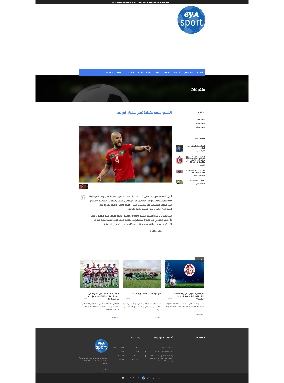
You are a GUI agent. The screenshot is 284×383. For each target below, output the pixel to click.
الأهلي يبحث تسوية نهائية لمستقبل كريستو (195, 171)
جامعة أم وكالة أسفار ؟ (197, 180)
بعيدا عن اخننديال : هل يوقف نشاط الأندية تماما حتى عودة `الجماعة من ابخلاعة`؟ (146, 296)
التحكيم (177, 72)
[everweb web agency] (126, 378)
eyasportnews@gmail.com (164, 351)
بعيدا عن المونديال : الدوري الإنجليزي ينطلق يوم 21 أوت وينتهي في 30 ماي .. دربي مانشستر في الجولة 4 (195, 159)
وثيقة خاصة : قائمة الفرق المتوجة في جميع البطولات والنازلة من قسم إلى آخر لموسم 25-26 (140, 2)
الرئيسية (200, 72)
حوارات (119, 72)
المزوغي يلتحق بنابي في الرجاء (196, 147)
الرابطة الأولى (200, 119)
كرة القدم (188, 72)
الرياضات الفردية (145, 72)
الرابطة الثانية (200, 123)
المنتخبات (130, 72)
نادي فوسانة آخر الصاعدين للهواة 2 (104, 293)
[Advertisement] (142, 50)
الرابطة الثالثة (200, 127)
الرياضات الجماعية (163, 72)
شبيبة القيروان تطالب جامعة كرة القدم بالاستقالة (188, 295)
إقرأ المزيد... (115, 317)
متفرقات (109, 72)
